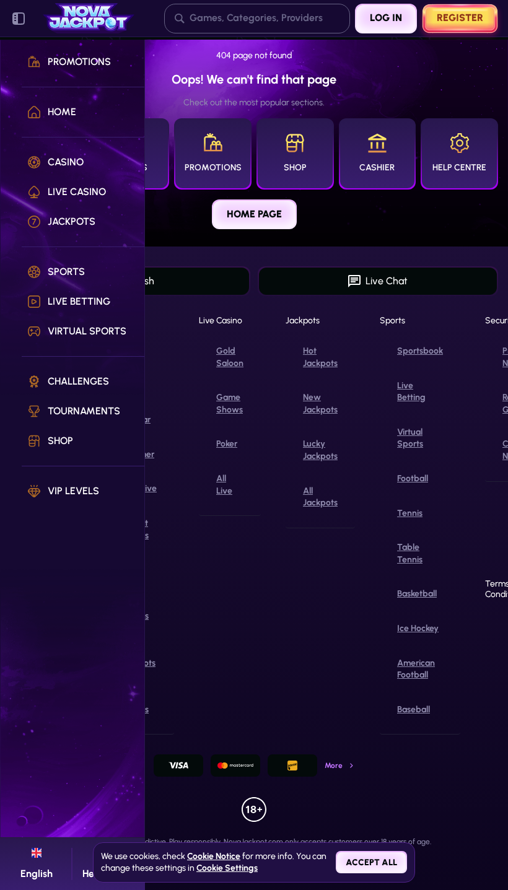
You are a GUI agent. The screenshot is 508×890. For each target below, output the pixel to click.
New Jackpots (320, 403)
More (334, 765)
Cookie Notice (213, 856)
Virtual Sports (410, 438)
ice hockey (418, 628)
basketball (417, 593)
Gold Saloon (229, 357)
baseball (413, 709)
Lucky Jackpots (320, 449)
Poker (226, 443)
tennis (410, 513)
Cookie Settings (227, 868)
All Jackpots (320, 497)
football (412, 478)
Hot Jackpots (320, 357)
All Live (224, 484)
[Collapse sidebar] (18, 18)
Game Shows (229, 403)
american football (416, 669)
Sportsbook (420, 351)
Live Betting (411, 391)
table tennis (410, 553)
